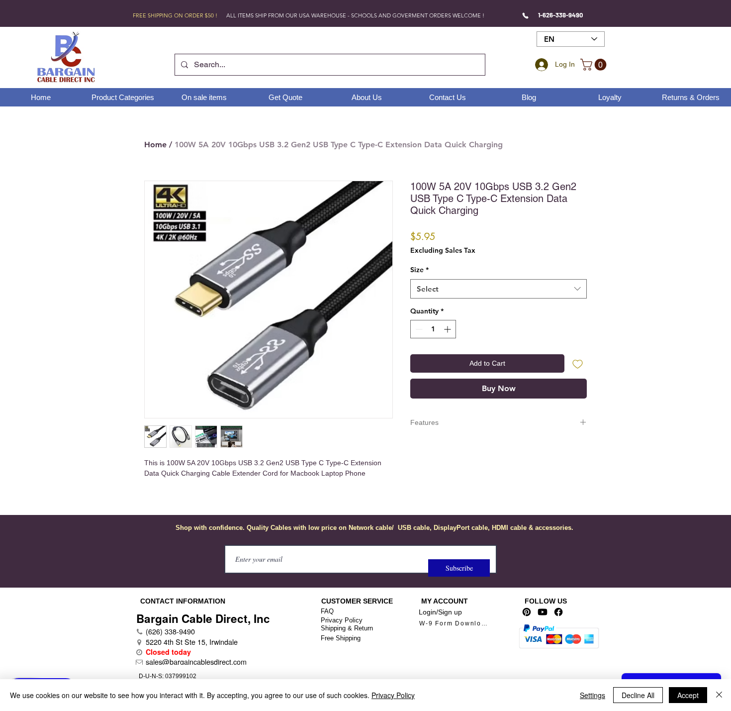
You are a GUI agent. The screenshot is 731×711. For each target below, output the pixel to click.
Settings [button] (592, 695)
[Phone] (525, 15)
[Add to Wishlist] (577, 363)
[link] (594, 65)
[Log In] (540, 64)
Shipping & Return (347, 628)
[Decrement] (418, 329)
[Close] (719, 695)
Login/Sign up (440, 612)
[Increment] (448, 329)
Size (419, 269)
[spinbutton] (433, 329)
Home (155, 144)
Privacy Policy (342, 620)
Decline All (638, 695)
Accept (688, 695)
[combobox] (498, 289)
